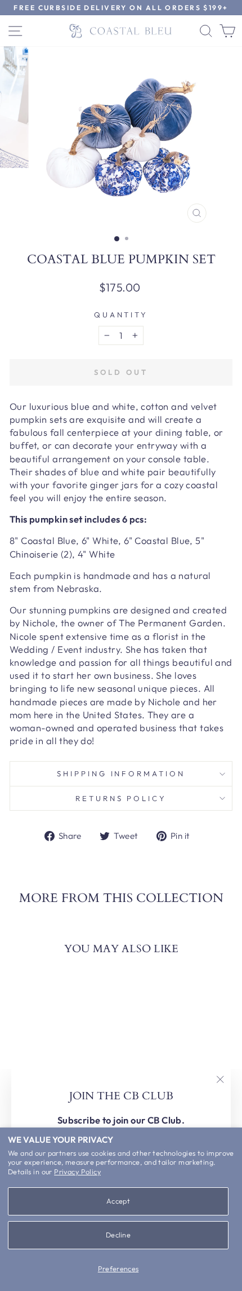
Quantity (121, 314)
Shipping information (121, 773)
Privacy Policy (77, 1171)
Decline (118, 1234)
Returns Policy (121, 798)
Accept (118, 1200)
